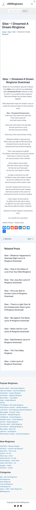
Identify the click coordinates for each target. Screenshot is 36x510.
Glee (9, 32)
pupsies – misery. (6, 465)
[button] (35, 2)
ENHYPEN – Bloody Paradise (9, 446)
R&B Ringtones (5, 491)
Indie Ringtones (5, 486)
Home (4, 32)
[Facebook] (15, 506)
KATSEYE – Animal (6, 468)
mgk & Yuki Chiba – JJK (8, 463)
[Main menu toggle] (32, 4)
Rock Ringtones (5, 482)
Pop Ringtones (5, 479)
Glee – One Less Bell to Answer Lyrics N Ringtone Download (15, 293)
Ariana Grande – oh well (8, 458)
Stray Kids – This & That (8, 451)
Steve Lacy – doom (6, 456)
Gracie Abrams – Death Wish (9, 460)
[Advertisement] (18, 56)
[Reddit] (21, 506)
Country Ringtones (6, 484)
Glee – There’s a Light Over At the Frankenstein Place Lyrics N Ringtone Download (17, 307)
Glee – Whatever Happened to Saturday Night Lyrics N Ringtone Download (17, 258)
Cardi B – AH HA (5, 453)
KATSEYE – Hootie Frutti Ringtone (11, 449)
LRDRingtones (15, 3)
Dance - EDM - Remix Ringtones (11, 489)
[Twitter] (18, 506)
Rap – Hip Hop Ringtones (8, 477)
